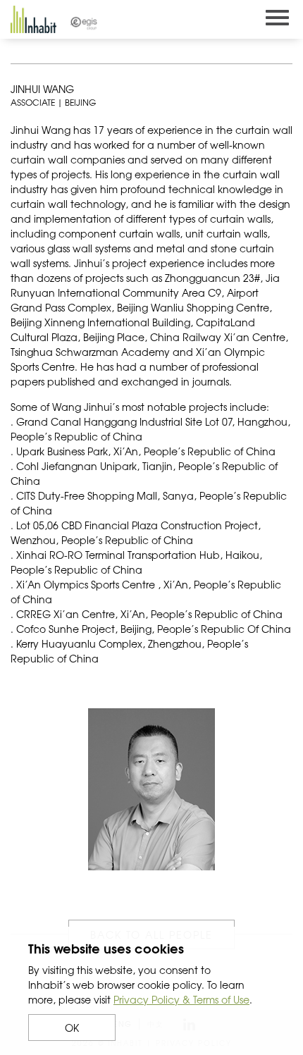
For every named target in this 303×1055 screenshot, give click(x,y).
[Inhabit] (33, 19)
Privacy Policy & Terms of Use (181, 999)
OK (72, 1027)
